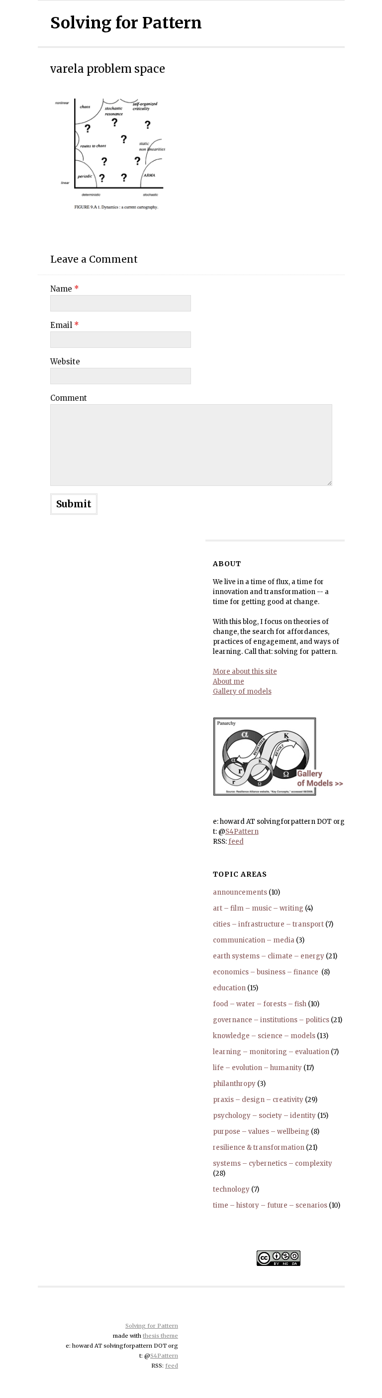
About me (228, 681)
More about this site (245, 671)
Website (65, 361)
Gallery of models (242, 691)
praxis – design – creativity (258, 1099)
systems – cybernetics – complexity (272, 1163)
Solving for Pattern (126, 23)
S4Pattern (242, 831)
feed (236, 841)
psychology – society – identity (264, 1115)
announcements (240, 892)
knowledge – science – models (264, 1036)
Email (64, 325)
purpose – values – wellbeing (261, 1131)
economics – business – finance (266, 972)
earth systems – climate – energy (268, 956)
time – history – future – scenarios (270, 1205)
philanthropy (234, 1084)
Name (64, 289)
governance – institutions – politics (271, 1020)
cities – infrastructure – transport (268, 924)
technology (231, 1189)
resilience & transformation (258, 1147)
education (229, 988)
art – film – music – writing (258, 908)
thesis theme (160, 1335)
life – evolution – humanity (257, 1068)
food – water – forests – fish (259, 1004)
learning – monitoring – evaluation (271, 1052)
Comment (68, 398)
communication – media (253, 940)
